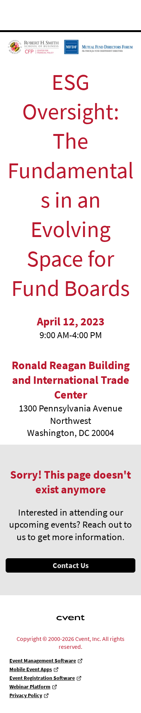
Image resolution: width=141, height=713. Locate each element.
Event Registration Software (42, 678)
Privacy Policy (25, 695)
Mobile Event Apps (30, 669)
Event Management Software (42, 660)
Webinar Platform (29, 686)
